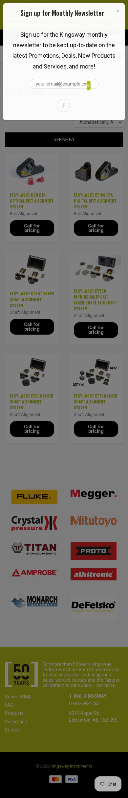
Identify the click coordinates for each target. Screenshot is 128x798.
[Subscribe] (89, 85)
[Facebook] (63, 105)
